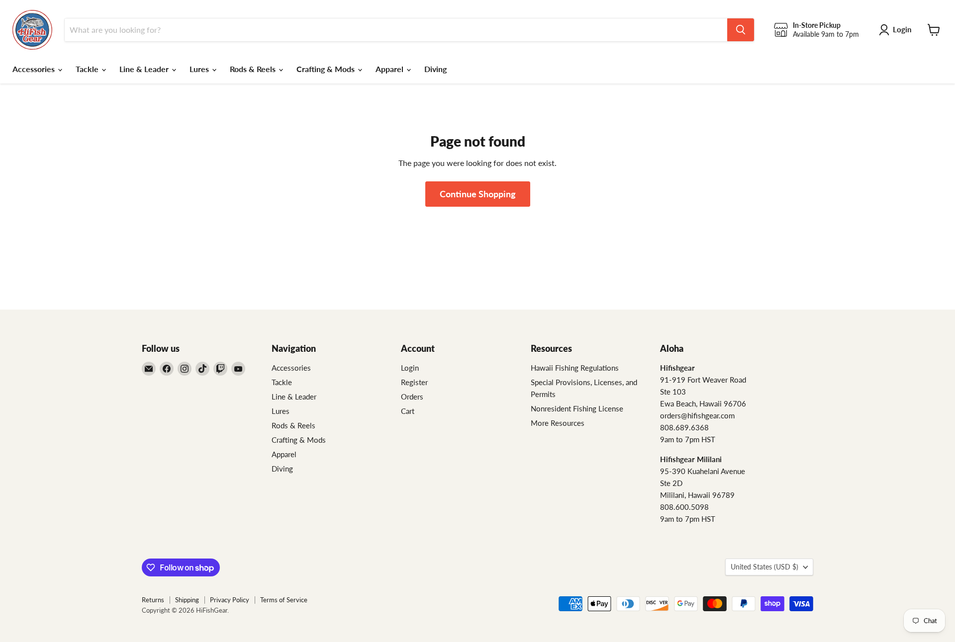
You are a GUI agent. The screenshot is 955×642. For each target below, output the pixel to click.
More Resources (557, 422)
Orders (412, 396)
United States (764, 566)
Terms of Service (283, 600)
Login (410, 367)
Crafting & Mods (326, 69)
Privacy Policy (229, 600)
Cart (407, 410)
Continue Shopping (478, 193)
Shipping (187, 600)
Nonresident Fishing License (577, 408)
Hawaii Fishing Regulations (575, 367)
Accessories (34, 69)
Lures (200, 69)
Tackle (88, 69)
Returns (153, 600)
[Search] (740, 29)
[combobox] (396, 29)
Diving (435, 69)
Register (414, 382)
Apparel (390, 69)
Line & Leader (145, 69)
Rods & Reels (254, 69)
